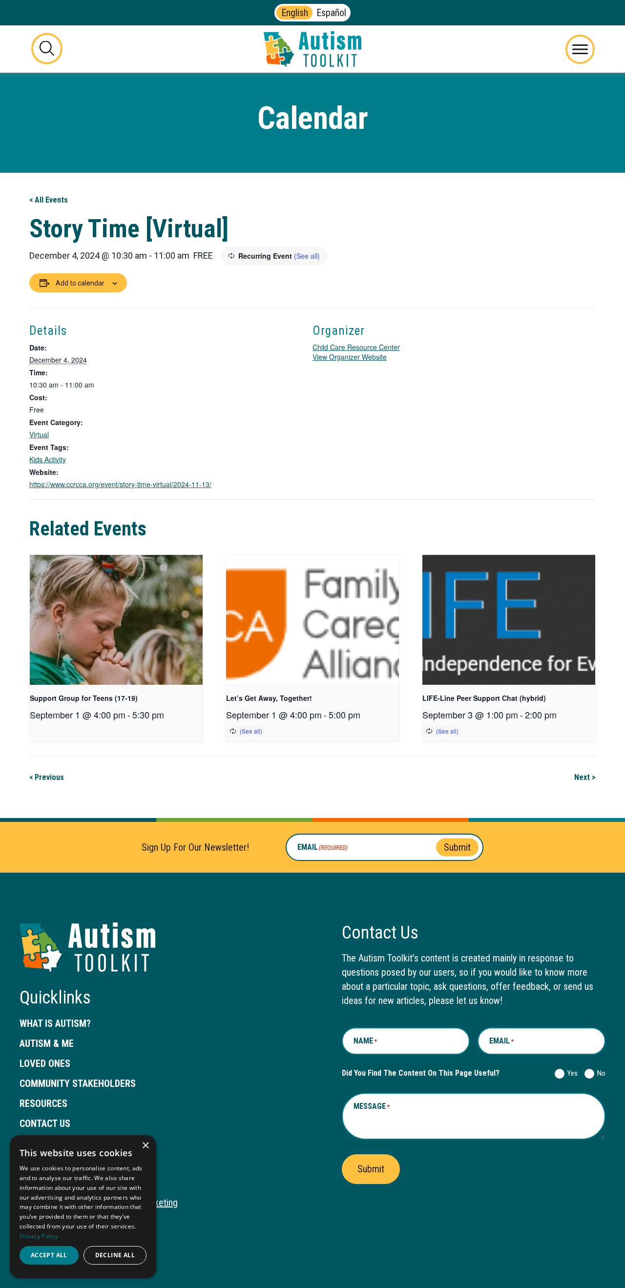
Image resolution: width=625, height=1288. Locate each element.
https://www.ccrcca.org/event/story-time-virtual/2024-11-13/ (120, 484)
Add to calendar (80, 283)
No (599, 1073)
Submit (457, 847)
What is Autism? (55, 1023)
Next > (585, 777)
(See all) (307, 256)
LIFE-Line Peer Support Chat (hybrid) (484, 698)
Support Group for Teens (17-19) (84, 698)
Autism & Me (47, 1043)
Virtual (39, 434)
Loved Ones (45, 1063)
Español (331, 13)
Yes (570, 1073)
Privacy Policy (39, 1236)
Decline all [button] (115, 1255)
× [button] (145, 1145)
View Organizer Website (349, 357)
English (294, 13)
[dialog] (83, 1206)
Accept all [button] (49, 1255)
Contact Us (45, 1123)
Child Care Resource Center (356, 347)
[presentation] (116, 619)
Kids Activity (47, 459)
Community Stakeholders (78, 1083)
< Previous (46, 777)
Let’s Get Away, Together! (269, 698)
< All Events (48, 199)
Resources (43, 1103)
